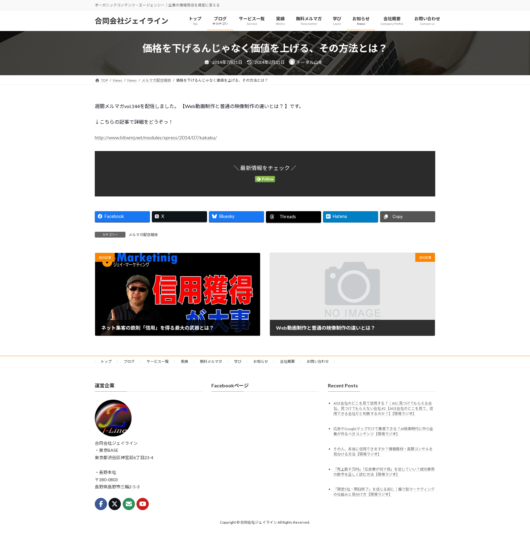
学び (237, 361)
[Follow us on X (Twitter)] (115, 504)
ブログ (129, 361)
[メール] (129, 504)
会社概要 (287, 361)
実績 (184, 361)
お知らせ (260, 361)
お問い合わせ (318, 361)
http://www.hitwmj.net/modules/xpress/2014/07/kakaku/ (156, 137)
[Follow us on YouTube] (142, 504)
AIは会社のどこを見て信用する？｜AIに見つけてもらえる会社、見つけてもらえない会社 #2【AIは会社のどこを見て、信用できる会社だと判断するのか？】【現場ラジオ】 (383, 408)
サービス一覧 (158, 361)
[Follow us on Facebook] (101, 504)
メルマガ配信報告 (143, 234)
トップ (106, 361)
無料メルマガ (211, 361)
